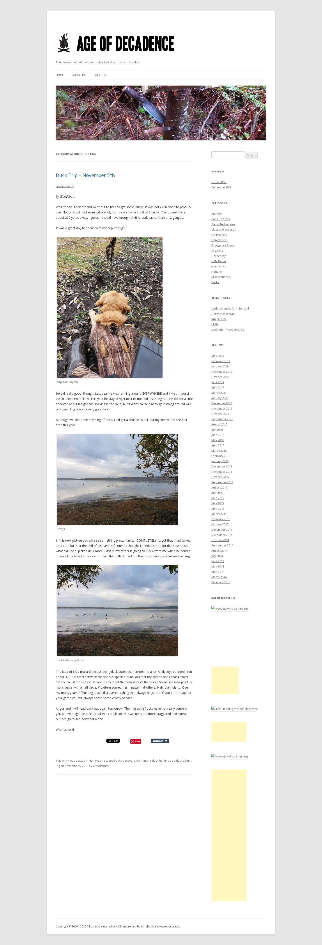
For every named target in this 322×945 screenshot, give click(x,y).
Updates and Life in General (230, 308)
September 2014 (222, 545)
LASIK (215, 324)
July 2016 (217, 429)
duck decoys (124, 760)
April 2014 (217, 572)
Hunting (94, 760)
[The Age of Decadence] (116, 58)
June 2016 (217, 435)
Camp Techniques (223, 224)
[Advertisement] (225, 680)
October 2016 (220, 414)
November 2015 (221, 472)
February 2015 (220, 519)
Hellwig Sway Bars (223, 314)
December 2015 (221, 466)
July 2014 (217, 556)
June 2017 (217, 382)
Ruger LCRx (218, 319)
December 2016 (221, 403)
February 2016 (220, 456)
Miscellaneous (221, 277)
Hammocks (218, 266)
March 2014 (218, 577)
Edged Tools (219, 240)
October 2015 (220, 477)
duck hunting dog (163, 760)
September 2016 (222, 419)
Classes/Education (223, 229)
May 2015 (217, 503)
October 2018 (220, 377)
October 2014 (220, 540)
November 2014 (221, 535)
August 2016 (219, 424)
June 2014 (217, 561)
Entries (218, 182)
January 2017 (219, 398)
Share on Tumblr (160, 741)
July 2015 (217, 493)
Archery (216, 214)
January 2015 (219, 524)
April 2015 (217, 508)
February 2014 (220, 582)
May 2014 (217, 566)
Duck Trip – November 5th (85, 175)
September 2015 (222, 482)
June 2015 (217, 498)
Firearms (217, 250)
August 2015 (219, 487)
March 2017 (218, 393)
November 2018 (221, 372)
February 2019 (220, 361)
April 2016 (217, 445)
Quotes (100, 75)
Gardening (218, 256)
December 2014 (221, 530)
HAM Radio (218, 261)
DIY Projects (219, 235)
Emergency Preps (223, 245)
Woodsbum (100, 766)
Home (60, 75)
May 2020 (217, 356)
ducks (180, 760)
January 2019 (219, 366)
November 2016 (221, 408)
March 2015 (218, 514)
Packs (215, 282)
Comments (221, 187)
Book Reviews (220, 219)
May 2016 (217, 440)
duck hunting (142, 760)
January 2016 (219, 461)
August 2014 (219, 551)
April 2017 (217, 387)
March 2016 (218, 451)
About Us (78, 75)
